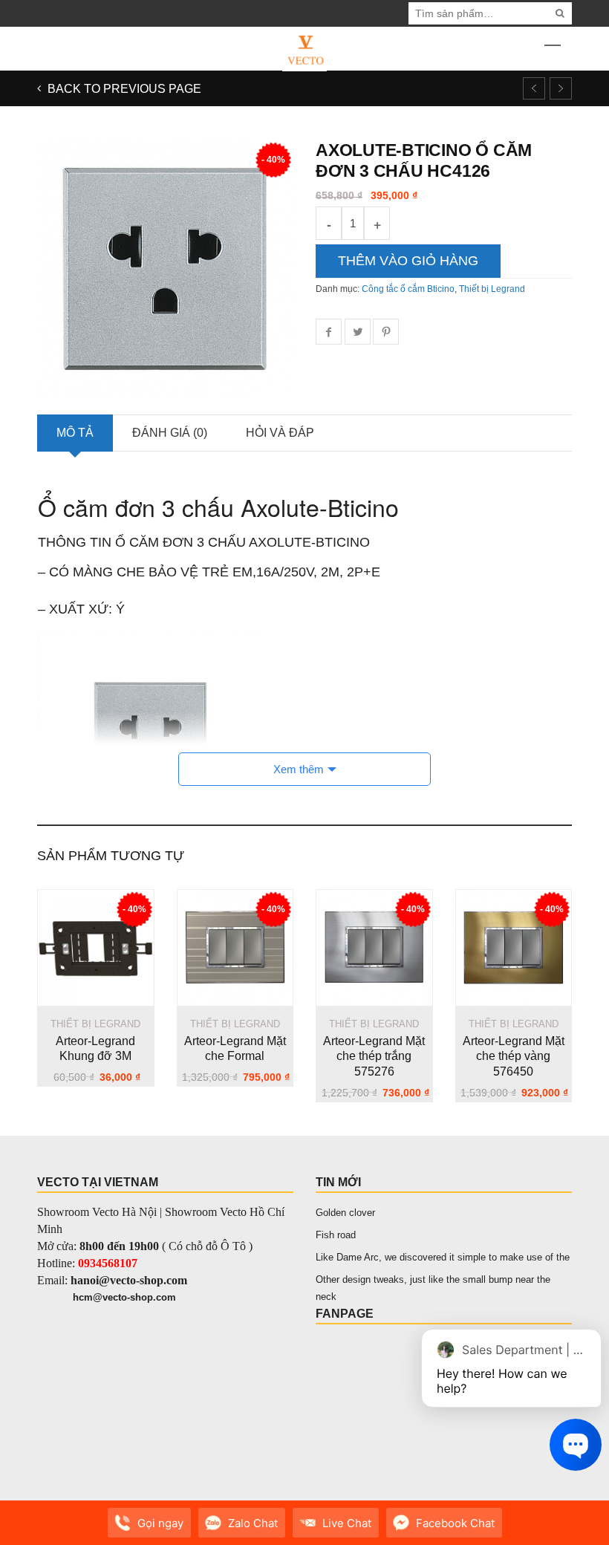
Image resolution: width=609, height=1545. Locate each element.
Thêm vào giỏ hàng (408, 260)
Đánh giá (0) (169, 432)
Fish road (336, 1234)
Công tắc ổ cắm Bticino (408, 289)
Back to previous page (123, 88)
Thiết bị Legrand (492, 289)
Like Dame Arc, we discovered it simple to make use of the (443, 1257)
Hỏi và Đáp (280, 432)
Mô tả (75, 432)
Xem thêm (298, 769)
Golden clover (345, 1212)
